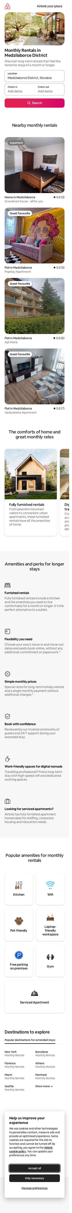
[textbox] (19, 91)
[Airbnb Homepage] (7, 6)
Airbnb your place (49, 6)
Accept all (34, 1168)
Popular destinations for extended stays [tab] (30, 1040)
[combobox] (34, 78)
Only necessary (34, 1178)
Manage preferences (35, 1188)
